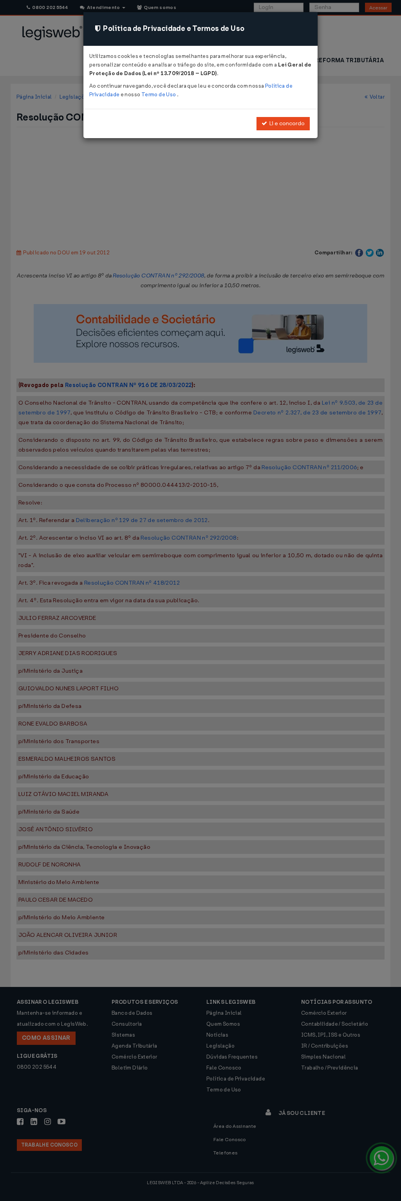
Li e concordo (286, 123)
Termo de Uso (159, 94)
